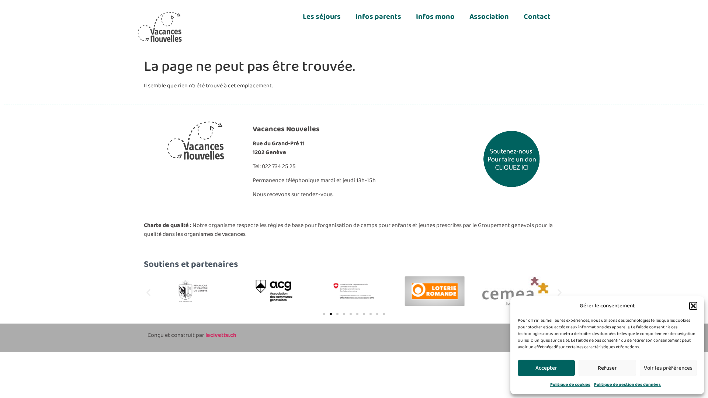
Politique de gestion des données (627, 384)
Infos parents (378, 16)
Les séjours (322, 16)
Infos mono (435, 16)
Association (489, 16)
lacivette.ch (220, 335)
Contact (537, 16)
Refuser (607, 368)
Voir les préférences (668, 368)
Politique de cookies (570, 384)
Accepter (546, 368)
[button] (693, 306)
